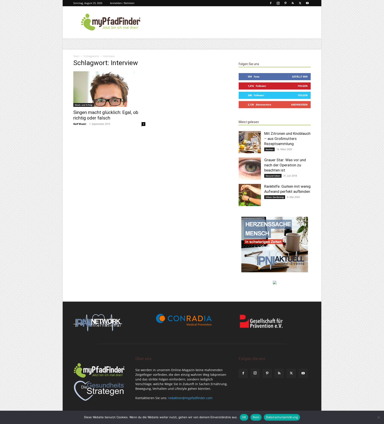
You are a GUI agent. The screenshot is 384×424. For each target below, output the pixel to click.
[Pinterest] (285, 3)
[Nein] (378, 417)
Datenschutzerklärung (282, 417)
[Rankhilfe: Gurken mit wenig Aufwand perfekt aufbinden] (250, 195)
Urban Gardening (275, 197)
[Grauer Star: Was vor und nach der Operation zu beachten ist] (250, 168)
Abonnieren (299, 104)
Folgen (303, 86)
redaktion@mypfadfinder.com (190, 398)
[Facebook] (270, 3)
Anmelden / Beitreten (122, 3)
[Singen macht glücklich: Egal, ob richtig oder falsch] (109, 89)
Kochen (269, 149)
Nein (256, 417)
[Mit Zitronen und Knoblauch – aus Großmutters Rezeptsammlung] (250, 142)
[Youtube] (307, 3)
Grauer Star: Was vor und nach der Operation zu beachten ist (285, 165)
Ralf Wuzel (79, 123)
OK (244, 417)
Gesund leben (273, 175)
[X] (300, 3)
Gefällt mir (300, 76)
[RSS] (292, 3)
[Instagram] (278, 3)
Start (76, 56)
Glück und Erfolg (83, 104)
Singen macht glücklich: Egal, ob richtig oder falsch (105, 115)
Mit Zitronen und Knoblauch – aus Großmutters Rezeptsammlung (287, 138)
